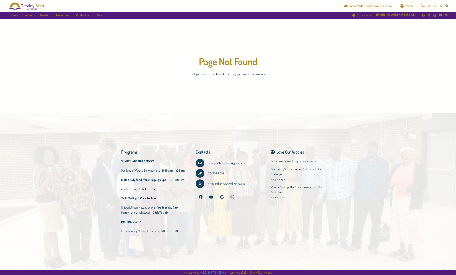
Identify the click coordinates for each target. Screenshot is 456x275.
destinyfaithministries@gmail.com (226, 163)
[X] (429, 15)
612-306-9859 (216, 173)
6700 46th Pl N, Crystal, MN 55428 (226, 183)
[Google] (434, 15)
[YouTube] (440, 15)
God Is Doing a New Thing (284, 161)
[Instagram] (232, 197)
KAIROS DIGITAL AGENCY (213, 272)
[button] (446, 5)
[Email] (446, 15)
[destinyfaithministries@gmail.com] (202, 163)
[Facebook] (423, 15)
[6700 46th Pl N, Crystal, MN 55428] (202, 183)
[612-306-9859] (202, 173)
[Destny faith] (26, 6)
